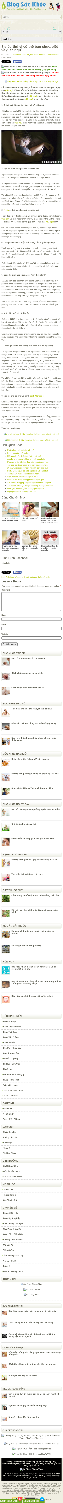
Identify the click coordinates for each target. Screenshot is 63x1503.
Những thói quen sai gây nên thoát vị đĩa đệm (34, 859)
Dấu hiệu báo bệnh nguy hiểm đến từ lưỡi (32, 996)
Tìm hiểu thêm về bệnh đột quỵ (27, 874)
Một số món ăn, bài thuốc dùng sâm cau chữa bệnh (34, 911)
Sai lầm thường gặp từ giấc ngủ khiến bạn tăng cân (29, 483)
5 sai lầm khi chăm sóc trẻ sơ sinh (28, 658)
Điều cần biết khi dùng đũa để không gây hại (34, 723)
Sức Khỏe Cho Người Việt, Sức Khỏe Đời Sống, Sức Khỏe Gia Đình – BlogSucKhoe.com (31, 1474)
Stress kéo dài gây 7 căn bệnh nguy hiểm (32, 788)
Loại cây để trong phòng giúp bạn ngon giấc (25, 480)
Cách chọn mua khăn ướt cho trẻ (28, 687)
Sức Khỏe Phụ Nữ (37, 55)
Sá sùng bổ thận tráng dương (26, 945)
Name (4, 615)
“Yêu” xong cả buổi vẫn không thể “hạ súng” (31, 1322)
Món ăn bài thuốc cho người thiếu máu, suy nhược (33, 932)
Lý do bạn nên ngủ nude (17, 453)
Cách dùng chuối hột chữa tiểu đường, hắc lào (35, 895)
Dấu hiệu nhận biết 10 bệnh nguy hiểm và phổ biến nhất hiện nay (34, 968)
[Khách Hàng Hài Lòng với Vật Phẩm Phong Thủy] (31, 1284)
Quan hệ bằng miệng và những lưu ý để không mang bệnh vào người (32, 1335)
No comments (52, 55)
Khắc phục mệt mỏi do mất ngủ (20, 450)
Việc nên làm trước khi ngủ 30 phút (22, 477)
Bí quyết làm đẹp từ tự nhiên (22, 1376)
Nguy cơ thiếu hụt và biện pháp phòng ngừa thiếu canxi (33, 739)
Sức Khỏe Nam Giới (21, 55)
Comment (5, 590)
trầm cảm (5, 219)
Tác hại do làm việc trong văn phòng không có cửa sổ (30, 485)
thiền (40, 577)
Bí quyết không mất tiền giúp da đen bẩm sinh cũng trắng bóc (34, 1353)
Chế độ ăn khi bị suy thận (24, 824)
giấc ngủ (9, 90)
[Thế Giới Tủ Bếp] (31, 1289)
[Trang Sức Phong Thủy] (31, 434)
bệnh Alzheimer (37, 396)
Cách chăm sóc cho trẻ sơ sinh (27, 673)
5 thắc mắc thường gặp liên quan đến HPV (32, 838)
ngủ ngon (50, 222)
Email (4, 625)
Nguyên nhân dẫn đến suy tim (23, 1417)
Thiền (6, 210)
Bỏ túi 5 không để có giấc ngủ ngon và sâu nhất (27, 471)
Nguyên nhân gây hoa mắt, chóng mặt (27, 1405)
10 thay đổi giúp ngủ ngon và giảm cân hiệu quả (27, 468)
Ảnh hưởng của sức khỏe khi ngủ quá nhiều (26, 459)
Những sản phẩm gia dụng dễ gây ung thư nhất (35, 773)
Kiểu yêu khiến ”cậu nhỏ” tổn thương (30, 759)
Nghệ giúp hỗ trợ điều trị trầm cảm (21, 491)
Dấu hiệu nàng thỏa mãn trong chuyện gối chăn (32, 1311)
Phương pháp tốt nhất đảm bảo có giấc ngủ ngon (28, 462)
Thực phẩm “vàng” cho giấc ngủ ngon (23, 474)
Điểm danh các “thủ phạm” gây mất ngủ (24, 456)
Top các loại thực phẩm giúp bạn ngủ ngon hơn (27, 465)
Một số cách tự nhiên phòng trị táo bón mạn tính (35, 809)
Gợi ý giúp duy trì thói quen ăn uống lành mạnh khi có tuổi (34, 1395)
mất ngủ (18, 123)
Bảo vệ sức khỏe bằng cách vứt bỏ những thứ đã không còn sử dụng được (36, 982)
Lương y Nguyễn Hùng (49, 1475)
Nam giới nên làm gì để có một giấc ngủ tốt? (26, 488)
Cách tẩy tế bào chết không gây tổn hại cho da (32, 1364)
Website (4, 634)
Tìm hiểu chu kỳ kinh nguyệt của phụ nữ (31, 709)
